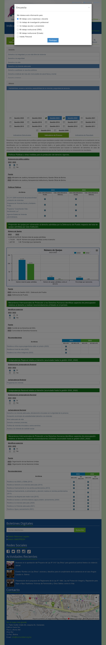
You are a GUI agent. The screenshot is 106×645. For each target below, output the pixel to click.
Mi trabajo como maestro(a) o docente (34, 19)
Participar (53, 40)
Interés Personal (26, 36)
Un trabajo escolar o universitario (32, 26)
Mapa (97, 2)
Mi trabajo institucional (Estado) (31, 33)
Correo (88, 2)
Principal (77, 2)
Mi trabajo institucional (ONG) (31, 29)
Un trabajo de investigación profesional (34, 22)
